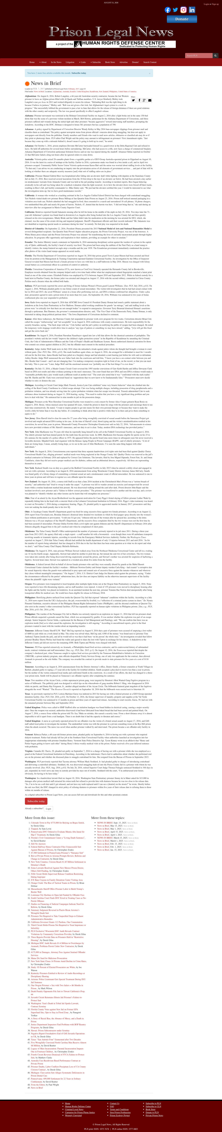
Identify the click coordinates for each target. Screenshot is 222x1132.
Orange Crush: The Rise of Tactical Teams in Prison (53, 882)
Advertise (123, 62)
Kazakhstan (94, 91)
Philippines (113, 91)
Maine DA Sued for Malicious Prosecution (49, 958)
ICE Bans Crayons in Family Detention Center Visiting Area (57, 879)
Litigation (70, 62)
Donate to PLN (152, 1112)
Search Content (149, 62)
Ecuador (73, 91)
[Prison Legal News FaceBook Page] (168, 9)
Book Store (110, 62)
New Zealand (103, 91)
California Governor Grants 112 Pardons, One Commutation (56, 922)
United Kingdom (83, 91)
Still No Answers (38, 843)
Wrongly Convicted (73, 1115)
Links (83, 62)
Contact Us (114, 1103)
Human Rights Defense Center (78, 1106)
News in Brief (39, 91)
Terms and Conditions (119, 1109)
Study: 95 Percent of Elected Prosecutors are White (53, 967)
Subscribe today (79, 73)
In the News (56, 62)
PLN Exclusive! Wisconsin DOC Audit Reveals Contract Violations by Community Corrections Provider (55, 933)
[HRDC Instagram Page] (183, 9)
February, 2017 (73, 88)
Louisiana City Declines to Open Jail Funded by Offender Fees (57, 894)
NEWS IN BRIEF (105, 822)
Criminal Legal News (74, 1109)
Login (206, 4)
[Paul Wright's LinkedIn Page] (192, 9)
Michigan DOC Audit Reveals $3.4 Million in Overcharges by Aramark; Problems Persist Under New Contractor (57, 945)
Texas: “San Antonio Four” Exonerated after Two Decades (56, 1039)
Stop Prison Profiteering (120, 1112)
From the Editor (38, 1084)
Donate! (135, 62)
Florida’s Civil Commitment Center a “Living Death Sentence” (58, 837)
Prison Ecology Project (120, 1115)
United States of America (127, 91)
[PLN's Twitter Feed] (175, 9)
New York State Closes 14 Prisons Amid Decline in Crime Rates (58, 961)
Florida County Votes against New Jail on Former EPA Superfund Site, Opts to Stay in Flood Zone (54, 1011)
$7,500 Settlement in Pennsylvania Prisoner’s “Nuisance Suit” (57, 852)
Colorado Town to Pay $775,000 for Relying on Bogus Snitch (57, 822)
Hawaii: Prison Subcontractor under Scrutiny (50, 1030)
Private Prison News (154, 1115)
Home (32, 62)
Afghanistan (57, 91)
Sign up (215, 4)
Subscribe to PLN (153, 1103)
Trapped (34, 828)
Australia (66, 91)
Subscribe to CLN (153, 1106)
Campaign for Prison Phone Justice (80, 1112)
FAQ (112, 1106)
